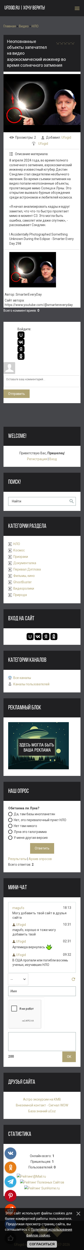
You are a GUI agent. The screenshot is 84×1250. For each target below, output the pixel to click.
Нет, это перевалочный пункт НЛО (40, 820)
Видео (24, 26)
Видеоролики (23, 588)
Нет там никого (25, 826)
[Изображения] (32, 269)
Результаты (17, 859)
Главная (10, 26)
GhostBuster (22, 582)
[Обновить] (73, 980)
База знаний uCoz (42, 1111)
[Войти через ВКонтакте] (21, 342)
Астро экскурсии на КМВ (42, 1099)
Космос (19, 550)
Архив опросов (40, 859)
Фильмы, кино (24, 576)
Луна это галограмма (30, 831)
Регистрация (37, 459)
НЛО (35, 26)
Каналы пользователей (31, 684)
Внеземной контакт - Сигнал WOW (42, 1105)
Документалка (24, 563)
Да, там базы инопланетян (34, 814)
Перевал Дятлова (27, 569)
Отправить (16, 394)
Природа (20, 595)
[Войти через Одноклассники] (21, 356)
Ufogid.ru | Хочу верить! (24, 8)
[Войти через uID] (21, 335)
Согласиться (42, 1244)
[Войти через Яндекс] (21, 349)
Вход (53, 459)
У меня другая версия (31, 837)
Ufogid (66, 137)
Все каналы (22, 678)
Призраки (20, 557)
